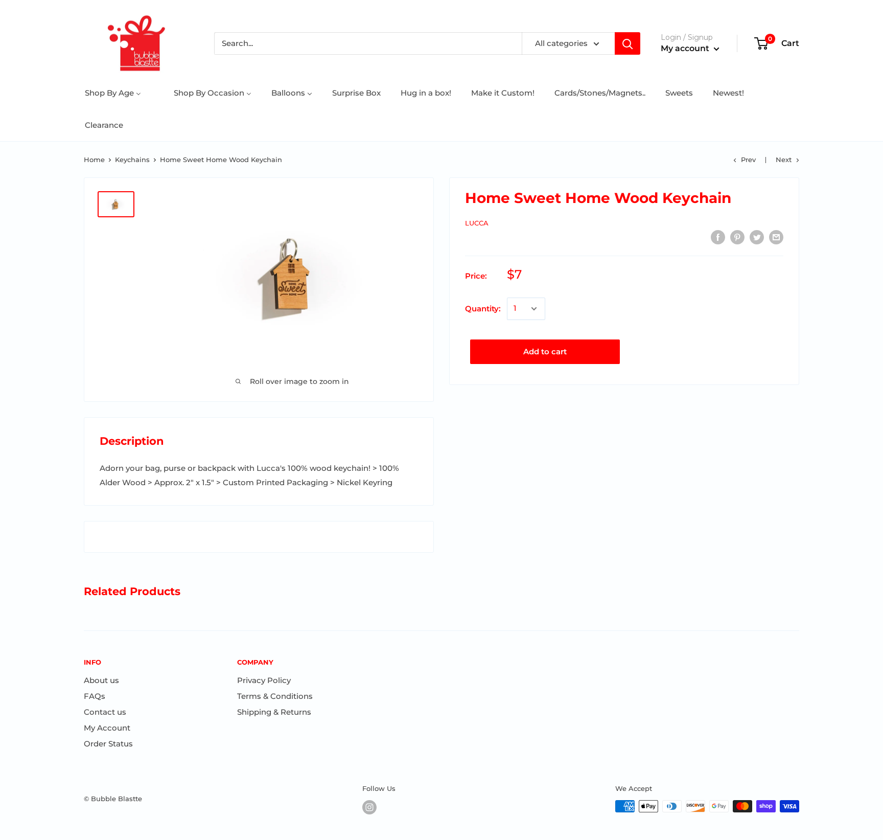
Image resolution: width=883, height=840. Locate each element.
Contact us (105, 712)
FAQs (94, 696)
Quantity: (483, 308)
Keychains (132, 159)
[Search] (627, 43)
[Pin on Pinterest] (737, 237)
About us (101, 680)
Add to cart (545, 351)
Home (94, 159)
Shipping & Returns (274, 712)
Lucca (477, 223)
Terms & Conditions (275, 696)
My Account (107, 728)
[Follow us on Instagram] (369, 807)
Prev (748, 159)
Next (784, 159)
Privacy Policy (264, 680)
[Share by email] (776, 237)
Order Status (108, 743)
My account (686, 48)
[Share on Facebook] (718, 237)
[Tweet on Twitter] (757, 237)
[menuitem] (113, 92)
